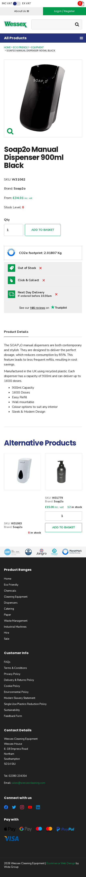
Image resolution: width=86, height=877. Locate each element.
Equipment (37, 47)
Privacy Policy (12, 674)
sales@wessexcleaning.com (28, 783)
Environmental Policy (16, 692)
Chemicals (10, 591)
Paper (7, 615)
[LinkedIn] (38, 807)
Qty (7, 220)
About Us (20, 11)
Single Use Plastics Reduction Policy (25, 704)
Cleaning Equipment (15, 597)
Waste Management (15, 621)
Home (7, 47)
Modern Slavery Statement (19, 698)
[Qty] (63, 516)
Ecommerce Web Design (60, 863)
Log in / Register (64, 11)
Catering (9, 609)
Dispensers (11, 603)
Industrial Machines (15, 627)
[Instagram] (22, 807)
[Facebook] (6, 807)
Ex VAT (26, 3)
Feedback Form (13, 716)
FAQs (7, 662)
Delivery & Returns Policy (19, 680)
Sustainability (12, 710)
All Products (15, 37)
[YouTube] (30, 807)
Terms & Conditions (15, 668)
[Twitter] (14, 807)
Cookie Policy (12, 686)
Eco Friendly (21, 47)
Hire (6, 633)
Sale (6, 639)
